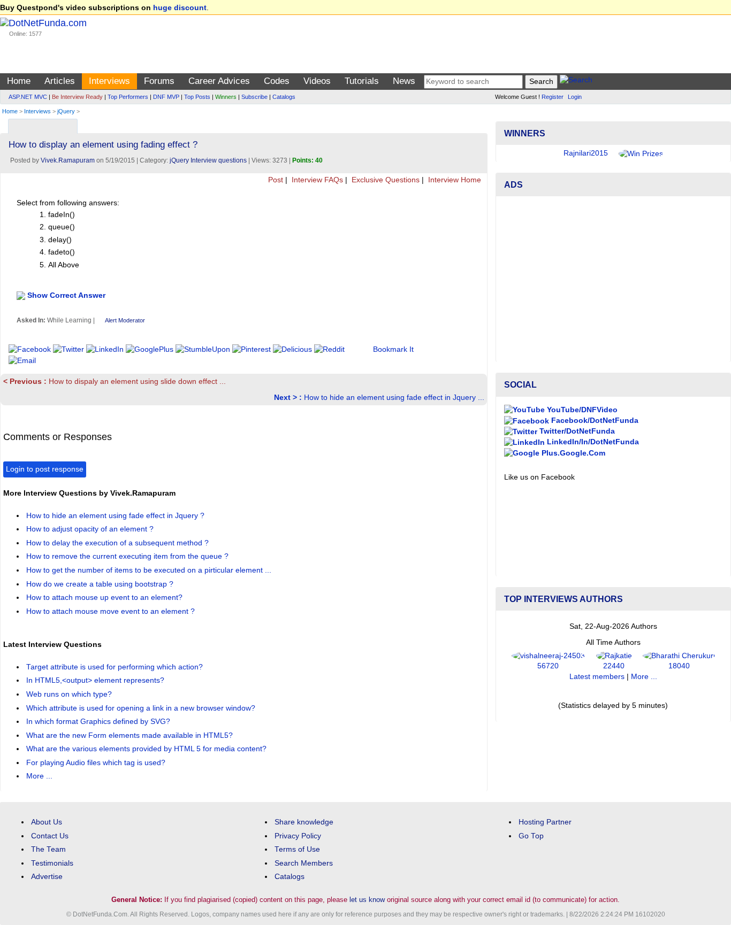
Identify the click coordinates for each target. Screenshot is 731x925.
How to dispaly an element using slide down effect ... (114, 381)
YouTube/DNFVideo (581, 410)
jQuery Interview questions (208, 160)
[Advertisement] (613, 279)
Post (274, 180)
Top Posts (197, 97)
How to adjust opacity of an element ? (91, 529)
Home (19, 81)
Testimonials (52, 863)
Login (575, 97)
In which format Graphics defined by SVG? (99, 722)
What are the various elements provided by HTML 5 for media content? (147, 749)
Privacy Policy (298, 836)
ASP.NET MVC (28, 97)
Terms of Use (297, 849)
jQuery (66, 111)
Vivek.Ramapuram (68, 160)
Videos (317, 81)
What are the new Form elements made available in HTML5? (130, 735)
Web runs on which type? (70, 694)
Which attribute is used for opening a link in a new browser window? (141, 708)
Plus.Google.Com (572, 453)
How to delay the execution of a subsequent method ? (118, 543)
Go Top (531, 836)
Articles (59, 81)
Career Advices (219, 81)
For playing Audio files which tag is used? (96, 763)
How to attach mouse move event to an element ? (111, 611)
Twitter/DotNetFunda (576, 431)
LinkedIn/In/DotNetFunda (592, 442)
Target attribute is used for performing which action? (115, 667)
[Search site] (576, 82)
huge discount (180, 8)
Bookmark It (393, 349)
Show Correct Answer (66, 295)
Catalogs (283, 97)
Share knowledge (304, 822)
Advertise (47, 877)
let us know (367, 900)
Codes (277, 81)
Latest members (597, 677)
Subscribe (254, 97)
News (404, 81)
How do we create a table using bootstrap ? (101, 584)
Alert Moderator (125, 320)
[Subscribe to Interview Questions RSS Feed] (477, 124)
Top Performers (128, 97)
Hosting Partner (545, 822)
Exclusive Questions (384, 180)
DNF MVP (166, 97)
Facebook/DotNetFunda (593, 421)
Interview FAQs (316, 180)
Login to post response (44, 469)
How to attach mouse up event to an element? (105, 597)
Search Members (304, 863)
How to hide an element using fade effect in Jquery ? (116, 516)
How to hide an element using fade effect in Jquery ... (379, 398)
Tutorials (362, 81)
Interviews (109, 81)
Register (553, 97)
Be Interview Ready (77, 97)
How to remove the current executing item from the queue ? (128, 556)
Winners (226, 97)
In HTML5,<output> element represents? (96, 680)
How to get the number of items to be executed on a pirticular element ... (149, 570)
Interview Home (453, 180)
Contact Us (49, 836)
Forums (159, 81)
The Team (48, 849)
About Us (46, 822)
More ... (39, 776)
